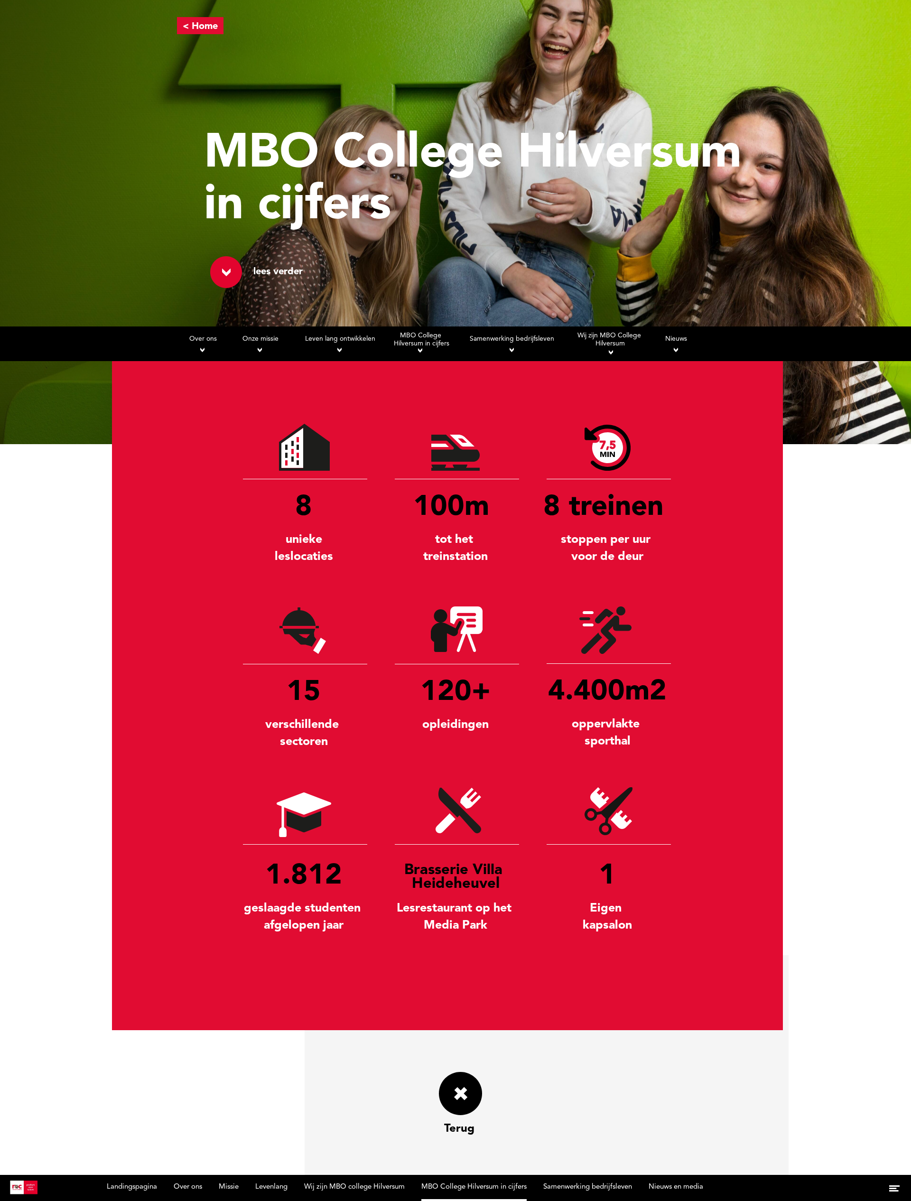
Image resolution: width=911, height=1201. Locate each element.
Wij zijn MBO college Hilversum (354, 1187)
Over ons (188, 1187)
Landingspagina (132, 1187)
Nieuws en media (676, 1187)
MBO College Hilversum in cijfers (474, 1187)
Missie (229, 1187)
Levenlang (271, 1187)
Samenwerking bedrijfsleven (587, 1187)
